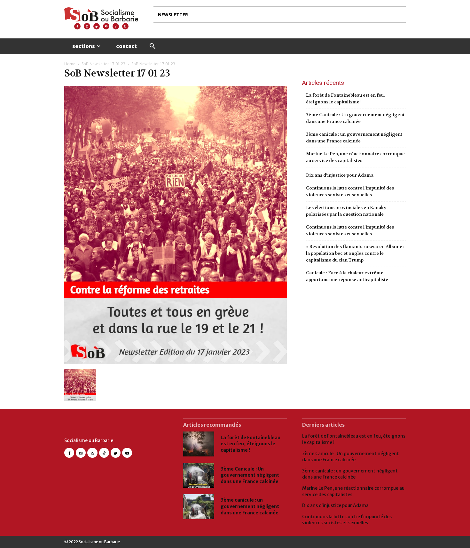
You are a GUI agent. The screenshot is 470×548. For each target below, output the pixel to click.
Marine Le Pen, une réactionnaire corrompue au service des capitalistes (355, 157)
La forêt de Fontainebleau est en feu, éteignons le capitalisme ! (345, 98)
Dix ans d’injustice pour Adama (339, 175)
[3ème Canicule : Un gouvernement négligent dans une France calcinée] (198, 475)
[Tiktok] (116, 26)
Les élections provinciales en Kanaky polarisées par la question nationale (346, 211)
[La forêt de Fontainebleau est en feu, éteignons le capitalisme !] (198, 443)
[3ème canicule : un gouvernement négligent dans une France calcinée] (198, 506)
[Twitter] (96, 26)
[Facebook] (77, 26)
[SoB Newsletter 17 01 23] (175, 362)
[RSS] (125, 26)
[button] (152, 46)
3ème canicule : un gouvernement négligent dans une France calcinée (354, 137)
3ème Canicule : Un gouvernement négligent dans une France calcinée (355, 118)
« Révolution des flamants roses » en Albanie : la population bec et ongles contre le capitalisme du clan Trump (355, 253)
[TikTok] (104, 453)
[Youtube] (106, 26)
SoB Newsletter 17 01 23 (103, 64)
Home (69, 64)
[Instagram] (87, 26)
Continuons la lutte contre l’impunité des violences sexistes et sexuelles (350, 191)
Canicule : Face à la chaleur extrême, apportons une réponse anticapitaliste (347, 276)
